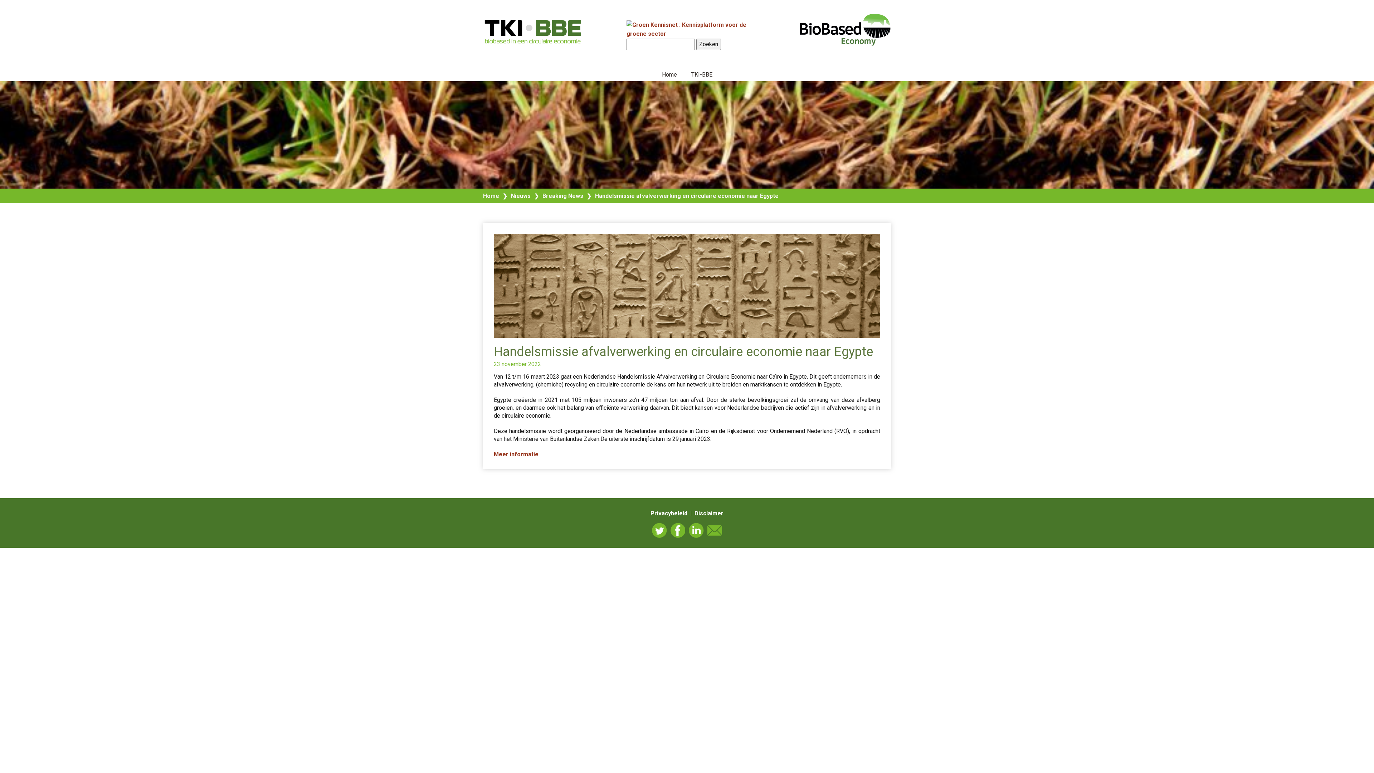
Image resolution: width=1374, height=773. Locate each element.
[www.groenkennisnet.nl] (694, 33)
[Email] (714, 530)
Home (669, 74)
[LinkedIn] (696, 530)
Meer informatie (516, 454)
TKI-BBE (701, 74)
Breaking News (562, 196)
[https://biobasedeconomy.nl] (533, 31)
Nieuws (521, 196)
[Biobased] (845, 29)
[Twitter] (659, 530)
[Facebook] (678, 530)
